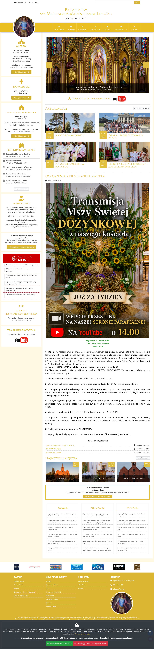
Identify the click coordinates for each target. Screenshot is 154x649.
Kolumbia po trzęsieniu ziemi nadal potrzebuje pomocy (22, 265)
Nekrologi (82, 29)
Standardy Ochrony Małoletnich (25, 592)
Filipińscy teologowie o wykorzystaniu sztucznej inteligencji (20, 270)
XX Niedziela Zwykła (53, 452)
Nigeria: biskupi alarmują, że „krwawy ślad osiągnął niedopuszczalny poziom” (21, 283)
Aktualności (56, 109)
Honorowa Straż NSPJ (53, 592)
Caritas (48, 581)
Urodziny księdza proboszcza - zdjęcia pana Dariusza (128, 165)
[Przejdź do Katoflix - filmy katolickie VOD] (109, 567)
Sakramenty (120, 29)
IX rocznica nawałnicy (69, 135)
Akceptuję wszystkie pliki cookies (21, 247)
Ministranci (50, 596)
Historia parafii (19, 581)
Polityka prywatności (21, 596)
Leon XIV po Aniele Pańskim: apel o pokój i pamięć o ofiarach (21, 296)
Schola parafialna (52, 585)
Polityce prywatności (82, 634)
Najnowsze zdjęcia (61, 458)
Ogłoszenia (59, 29)
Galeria (80, 588)
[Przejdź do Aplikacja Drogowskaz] (24, 567)
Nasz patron (18, 585)
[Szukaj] (137, 2)
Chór (47, 588)
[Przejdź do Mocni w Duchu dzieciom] (45, 567)
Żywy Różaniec (51, 606)
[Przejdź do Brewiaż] (130, 567)
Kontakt (134, 29)
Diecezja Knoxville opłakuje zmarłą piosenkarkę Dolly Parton (21, 276)
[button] (144, 40)
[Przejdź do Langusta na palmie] (88, 567)
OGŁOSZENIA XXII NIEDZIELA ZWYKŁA (75, 176)
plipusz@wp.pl (21, 2)
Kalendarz (95, 29)
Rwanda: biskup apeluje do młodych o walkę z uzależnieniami (19, 289)
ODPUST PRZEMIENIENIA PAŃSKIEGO (69, 165)
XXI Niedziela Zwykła (53, 449)
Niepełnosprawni (52, 599)
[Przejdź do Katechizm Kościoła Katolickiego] (66, 567)
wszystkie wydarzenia (21, 189)
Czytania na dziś (83, 581)
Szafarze (49, 603)
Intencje (71, 29)
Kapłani (16, 588)
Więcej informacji (20, 72)
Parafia (106, 29)
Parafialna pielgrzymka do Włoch (125, 137)
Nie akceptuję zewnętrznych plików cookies (90, 643)
